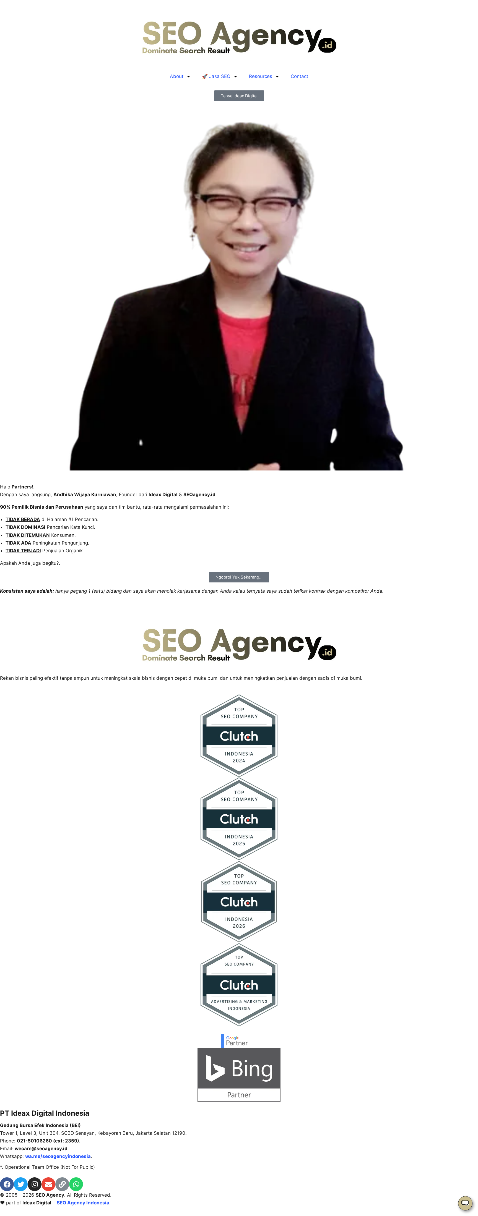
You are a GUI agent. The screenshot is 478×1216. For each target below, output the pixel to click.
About (176, 76)
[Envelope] (48, 1184)
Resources (260, 76)
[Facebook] (7, 1184)
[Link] (62, 1184)
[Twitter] (21, 1184)
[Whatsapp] (76, 1184)
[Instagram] (34, 1184)
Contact (299, 76)
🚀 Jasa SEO (216, 76)
